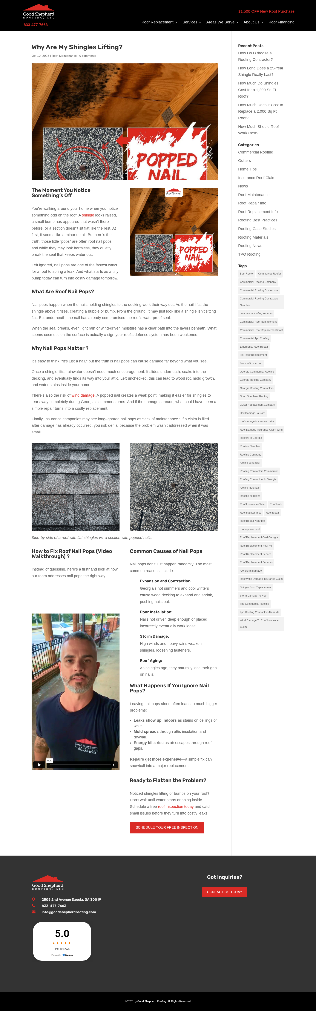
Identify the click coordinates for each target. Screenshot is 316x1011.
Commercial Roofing (255, 152)
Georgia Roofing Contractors (256, 388)
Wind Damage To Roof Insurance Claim (259, 624)
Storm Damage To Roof (253, 595)
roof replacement (250, 529)
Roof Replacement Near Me (256, 545)
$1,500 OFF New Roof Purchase (266, 11)
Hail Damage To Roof (252, 413)
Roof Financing (281, 22)
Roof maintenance (250, 512)
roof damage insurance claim (257, 421)
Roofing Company (250, 454)
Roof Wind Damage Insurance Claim (261, 578)
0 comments (87, 55)
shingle (88, 215)
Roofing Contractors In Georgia (258, 479)
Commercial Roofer (269, 273)
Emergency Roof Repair (254, 346)
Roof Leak (276, 504)
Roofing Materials (253, 237)
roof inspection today (176, 806)
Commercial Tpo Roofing (254, 338)
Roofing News (250, 246)
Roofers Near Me (250, 446)
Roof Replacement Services (256, 562)
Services (190, 22)
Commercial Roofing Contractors (259, 290)
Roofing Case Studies (257, 229)
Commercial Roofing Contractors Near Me (259, 302)
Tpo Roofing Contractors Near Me (259, 612)
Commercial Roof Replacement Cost (261, 330)
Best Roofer (247, 273)
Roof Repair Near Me (252, 520)
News (243, 186)
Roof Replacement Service (255, 554)
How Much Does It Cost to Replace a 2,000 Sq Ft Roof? (260, 111)
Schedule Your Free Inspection (167, 827)
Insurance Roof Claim (256, 178)
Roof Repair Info (252, 203)
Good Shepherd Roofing (254, 396)
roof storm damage (251, 570)
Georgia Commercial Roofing (257, 371)
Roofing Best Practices (257, 220)
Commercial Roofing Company (258, 282)
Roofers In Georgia (251, 437)
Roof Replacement (157, 22)
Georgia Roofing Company (255, 379)
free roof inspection (251, 363)
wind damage (83, 395)
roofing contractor (250, 462)
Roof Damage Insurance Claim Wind (261, 429)
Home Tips (247, 169)
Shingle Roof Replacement (256, 587)
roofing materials (249, 487)
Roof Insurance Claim (252, 504)
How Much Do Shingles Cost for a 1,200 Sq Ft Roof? (258, 89)
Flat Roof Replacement (253, 354)
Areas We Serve (220, 22)
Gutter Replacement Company (257, 404)
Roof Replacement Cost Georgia (259, 537)
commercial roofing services (256, 313)
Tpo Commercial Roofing (254, 603)
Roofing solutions (250, 495)
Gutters (244, 160)
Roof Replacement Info (258, 212)
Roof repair (272, 512)
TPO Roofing (249, 254)
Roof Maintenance (64, 55)
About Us (251, 22)
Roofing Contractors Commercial (259, 471)
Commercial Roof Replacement (258, 321)
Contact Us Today (224, 892)
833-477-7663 (54, 906)
